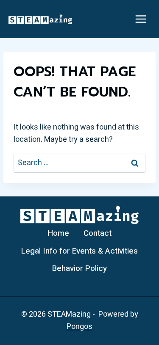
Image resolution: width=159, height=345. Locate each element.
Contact (98, 233)
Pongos (79, 326)
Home (58, 233)
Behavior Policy (79, 268)
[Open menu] (141, 19)
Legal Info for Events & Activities (79, 251)
